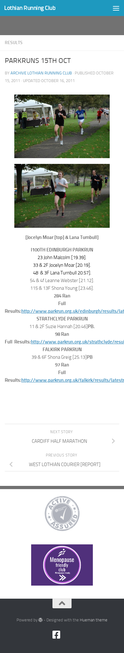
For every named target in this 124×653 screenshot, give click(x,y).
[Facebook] (56, 634)
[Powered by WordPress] (40, 620)
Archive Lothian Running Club (41, 73)
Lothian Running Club (29, 8)
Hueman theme (93, 620)
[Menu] (116, 8)
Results (14, 42)
